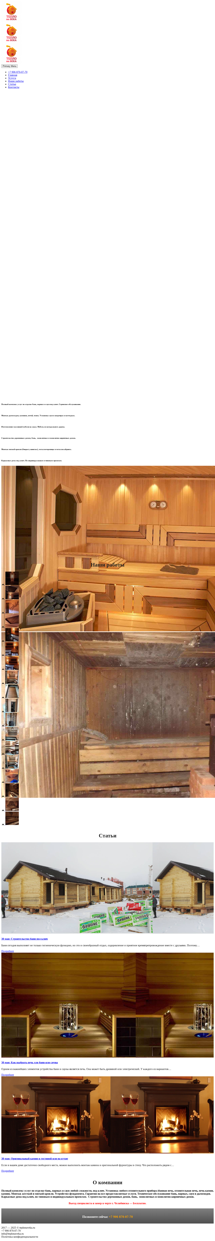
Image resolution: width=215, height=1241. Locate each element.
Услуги (12, 78)
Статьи (12, 84)
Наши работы (16, 81)
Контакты (13, 87)
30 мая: (24, 938)
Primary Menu (9, 66)
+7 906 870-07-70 (17, 72)
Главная (12, 75)
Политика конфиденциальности (19, 1236)
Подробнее (7, 951)
